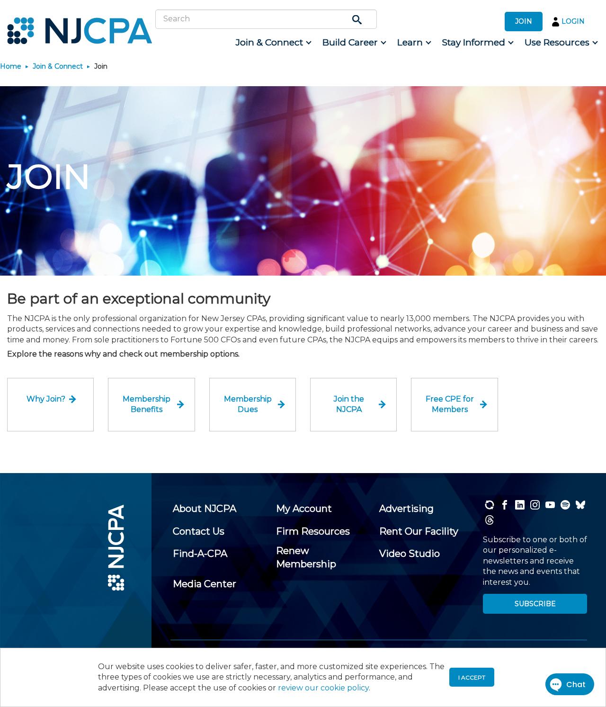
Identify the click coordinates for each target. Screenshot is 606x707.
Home (10, 66)
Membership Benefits (146, 404)
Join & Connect (58, 66)
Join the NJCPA (349, 404)
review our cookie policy (323, 687)
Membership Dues (248, 404)
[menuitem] (272, 42)
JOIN (523, 21)
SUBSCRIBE (535, 604)
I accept (471, 677)
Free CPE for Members (450, 404)
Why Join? (46, 398)
